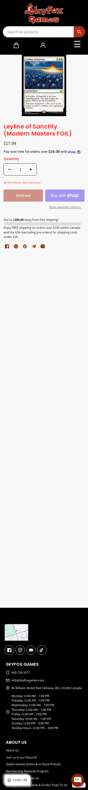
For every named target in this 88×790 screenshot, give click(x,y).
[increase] (31, 169)
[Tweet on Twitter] (15, 246)
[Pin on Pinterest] (24, 246)
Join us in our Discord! (21, 757)
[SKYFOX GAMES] (44, 13)
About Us (12, 750)
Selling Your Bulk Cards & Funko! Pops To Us (36, 785)
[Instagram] (20, 650)
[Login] (43, 45)
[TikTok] (41, 650)
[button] (16, 45)
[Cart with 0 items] (16, 45)
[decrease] (9, 169)
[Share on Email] (42, 246)
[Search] (79, 31)
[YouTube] (31, 650)
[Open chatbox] (77, 780)
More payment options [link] (65, 207)
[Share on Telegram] (33, 246)
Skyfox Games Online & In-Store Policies (33, 764)
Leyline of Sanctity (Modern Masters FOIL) (38, 130)
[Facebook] (9, 650)
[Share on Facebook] (7, 246)
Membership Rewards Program (27, 771)
